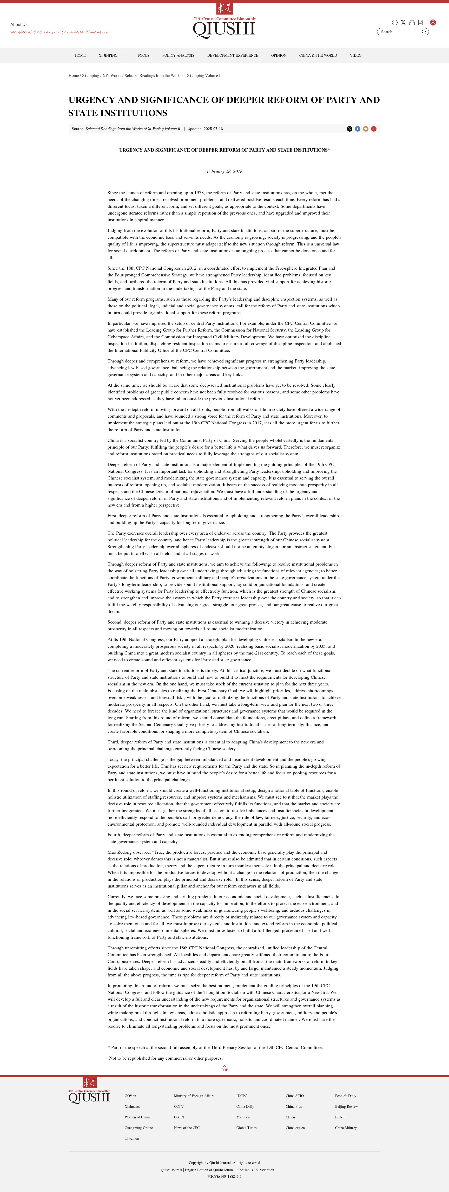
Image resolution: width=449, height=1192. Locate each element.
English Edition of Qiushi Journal (210, 1169)
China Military (346, 1127)
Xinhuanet (132, 1106)
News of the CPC (187, 1127)
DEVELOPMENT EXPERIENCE (232, 55)
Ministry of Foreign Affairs (194, 1095)
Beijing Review (346, 1106)
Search (424, 31)
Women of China (137, 1117)
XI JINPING (108, 55)
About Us (19, 24)
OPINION (278, 55)
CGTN (179, 1117)
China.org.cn (295, 1127)
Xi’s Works (112, 75)
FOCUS (143, 55)
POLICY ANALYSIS (178, 55)
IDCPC (241, 1095)
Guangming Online (139, 1127)
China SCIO (295, 1095)
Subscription (265, 1169)
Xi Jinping (90, 75)
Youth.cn (243, 1117)
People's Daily (345, 1095)
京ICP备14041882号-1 (224, 1176)
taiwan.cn (132, 1138)
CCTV (179, 1106)
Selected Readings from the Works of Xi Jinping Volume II (173, 75)
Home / (75, 75)
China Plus (294, 1106)
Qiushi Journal (171, 1169)
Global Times (246, 1127)
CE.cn (290, 1117)
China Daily (245, 1106)
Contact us (245, 1169)
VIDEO (355, 55)
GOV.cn (130, 1095)
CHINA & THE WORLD (318, 55)
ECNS (340, 1117)
